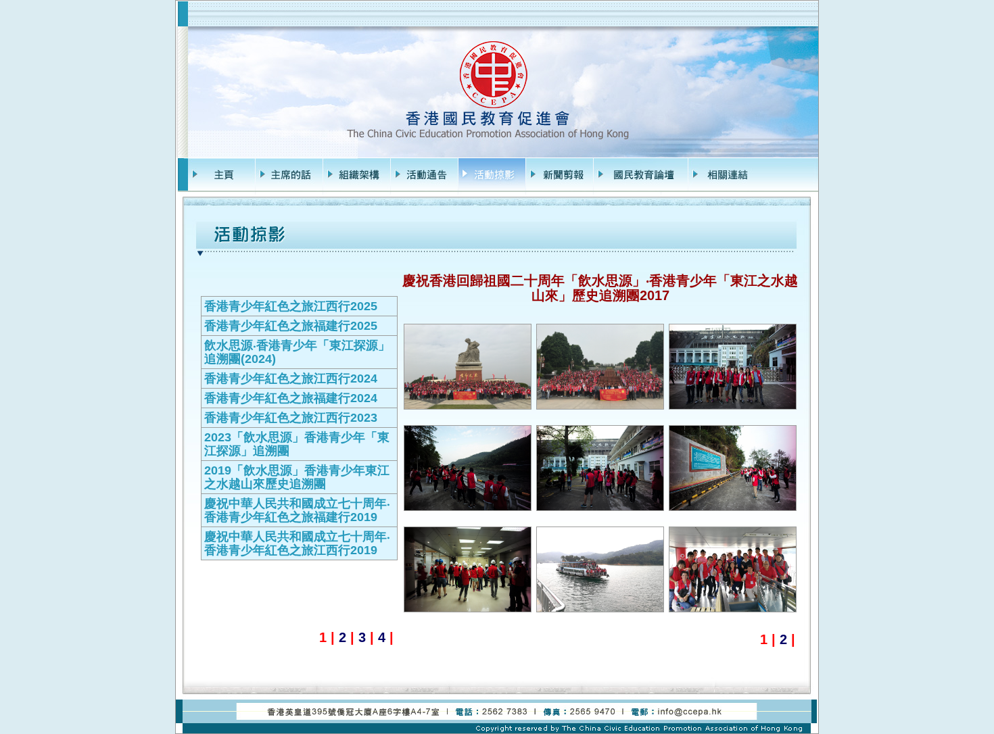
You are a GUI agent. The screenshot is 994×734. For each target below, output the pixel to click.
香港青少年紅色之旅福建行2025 (290, 326)
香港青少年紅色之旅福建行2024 (290, 398)
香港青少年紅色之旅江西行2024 (290, 378)
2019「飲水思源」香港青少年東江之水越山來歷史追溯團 (296, 477)
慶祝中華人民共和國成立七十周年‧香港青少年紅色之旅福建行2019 (297, 510)
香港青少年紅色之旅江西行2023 (290, 417)
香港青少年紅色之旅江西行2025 (290, 306)
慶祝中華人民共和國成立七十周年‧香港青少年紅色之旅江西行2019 (297, 543)
